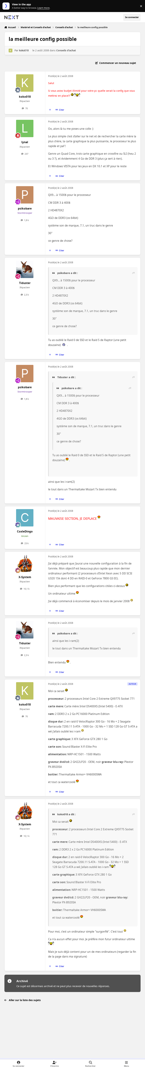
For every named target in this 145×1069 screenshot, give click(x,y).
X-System (25, 577)
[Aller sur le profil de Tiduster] (24, 269)
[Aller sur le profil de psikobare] (24, 195)
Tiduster (25, 283)
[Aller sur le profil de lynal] (24, 128)
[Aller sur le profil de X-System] (24, 563)
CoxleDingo (25, 531)
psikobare (25, 208)
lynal (24, 142)
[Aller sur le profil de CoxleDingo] (24, 517)
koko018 (24, 50)
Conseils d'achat (66, 50)
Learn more (7, 6)
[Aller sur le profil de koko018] (10, 50)
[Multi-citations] (50, 110)
